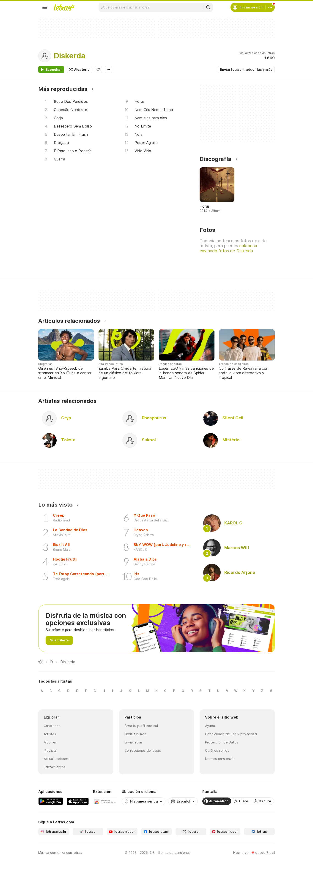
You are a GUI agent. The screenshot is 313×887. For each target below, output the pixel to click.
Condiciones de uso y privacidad (231, 734)
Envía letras (133, 742)
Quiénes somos (217, 750)
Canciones (52, 726)
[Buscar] (208, 7)
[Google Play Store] (50, 801)
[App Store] (78, 801)
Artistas (50, 734)
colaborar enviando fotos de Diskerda (229, 248)
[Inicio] (40, 661)
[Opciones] (108, 69)
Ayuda (210, 726)
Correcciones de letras (142, 750)
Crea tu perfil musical (141, 726)
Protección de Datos (221, 742)
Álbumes (50, 742)
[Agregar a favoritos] (98, 69)
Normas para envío (220, 759)
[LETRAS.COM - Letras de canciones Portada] (64, 7)
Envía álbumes (135, 734)
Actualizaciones (56, 759)
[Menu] (44, 7)
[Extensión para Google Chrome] (105, 801)
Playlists (50, 750)
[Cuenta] (270, 7)
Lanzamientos (55, 767)
